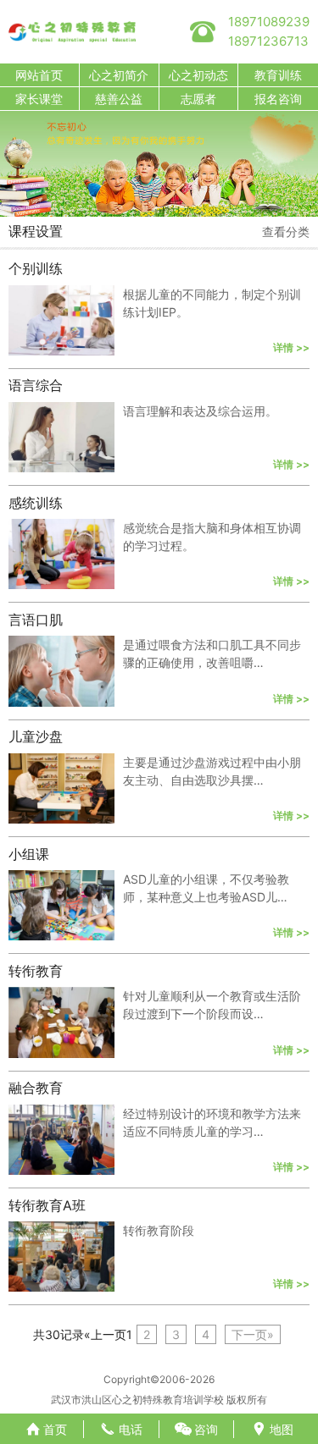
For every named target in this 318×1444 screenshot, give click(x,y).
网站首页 (39, 75)
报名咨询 (278, 98)
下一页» (253, 1334)
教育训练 (278, 75)
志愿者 (198, 98)
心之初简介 (118, 75)
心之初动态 (198, 75)
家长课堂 (39, 98)
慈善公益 (118, 98)
